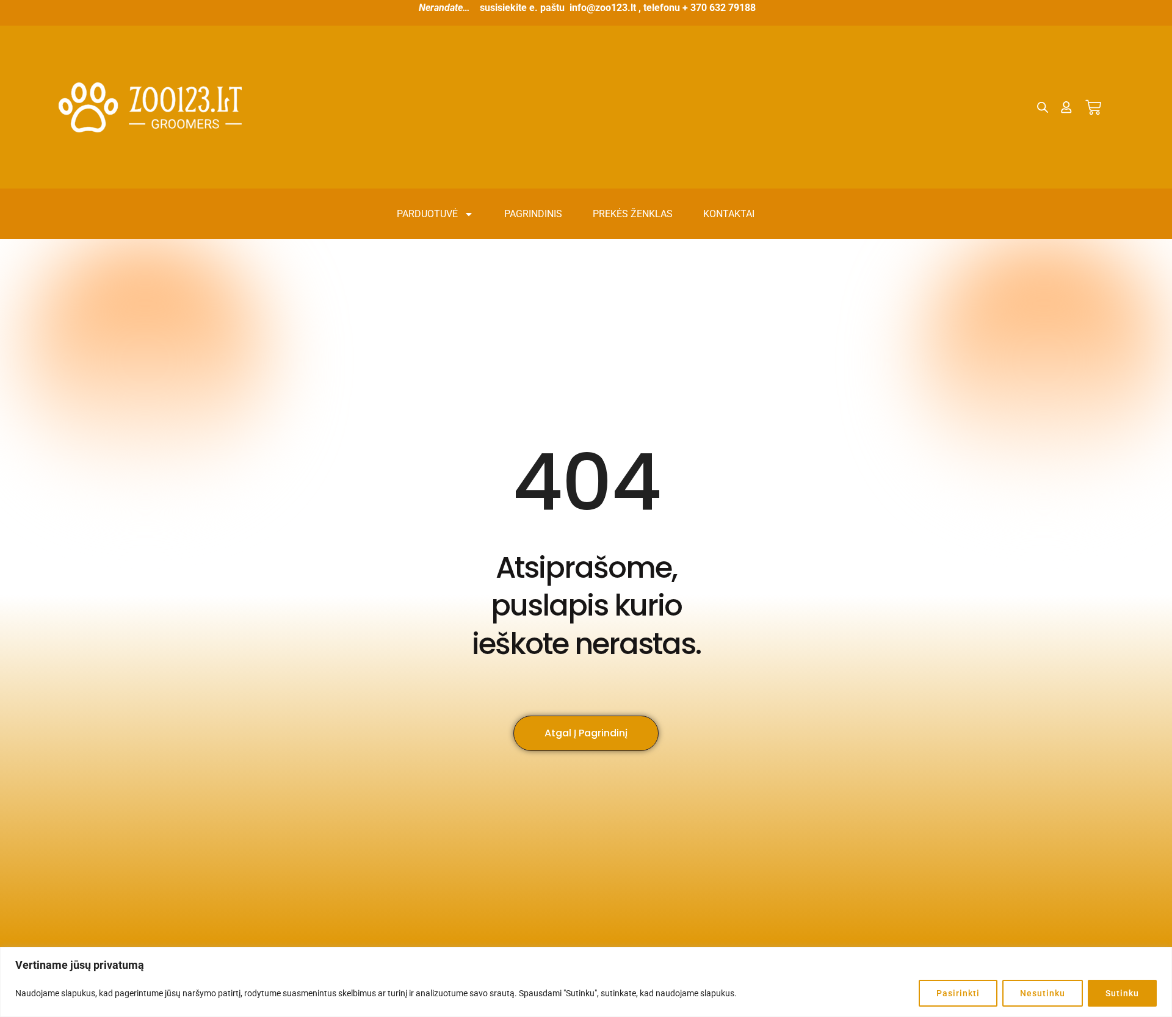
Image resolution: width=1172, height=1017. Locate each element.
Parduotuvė (427, 214)
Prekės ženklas (633, 214)
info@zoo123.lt (603, 7)
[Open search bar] (1042, 107)
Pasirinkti (958, 993)
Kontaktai (728, 214)
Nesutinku (1042, 993)
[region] (586, 982)
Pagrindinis (533, 214)
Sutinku (1122, 993)
